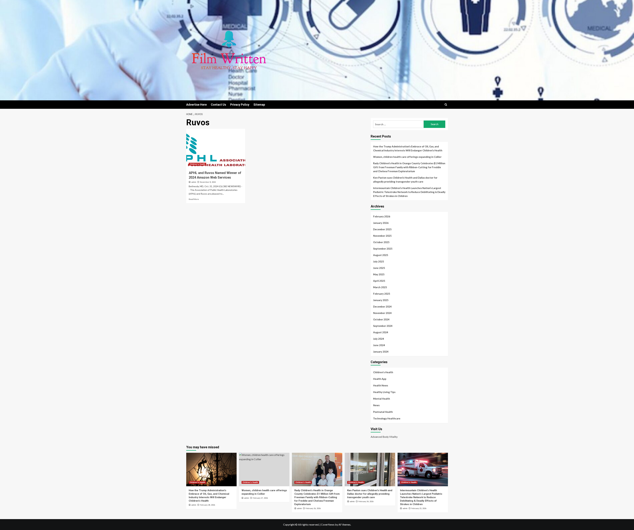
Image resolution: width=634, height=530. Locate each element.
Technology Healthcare (386, 418)
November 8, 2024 (208, 182)
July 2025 (378, 261)
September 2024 (382, 325)
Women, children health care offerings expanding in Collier (407, 156)
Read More (194, 199)
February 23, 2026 (418, 508)
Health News (380, 385)
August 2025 (380, 255)
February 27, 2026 (260, 498)
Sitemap (259, 104)
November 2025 (382, 235)
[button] (446, 104)
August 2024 (380, 332)
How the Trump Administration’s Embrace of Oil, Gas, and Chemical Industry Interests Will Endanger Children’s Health (407, 148)
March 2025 (380, 287)
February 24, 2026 (365, 501)
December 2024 (382, 306)
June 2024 (379, 345)
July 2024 (378, 338)
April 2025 (379, 280)
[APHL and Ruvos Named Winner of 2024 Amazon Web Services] (215, 148)
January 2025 (380, 300)
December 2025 (382, 229)
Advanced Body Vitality (384, 436)
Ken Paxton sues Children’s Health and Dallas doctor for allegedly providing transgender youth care (405, 179)
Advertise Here (196, 104)
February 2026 (381, 216)
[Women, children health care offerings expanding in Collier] (264, 469)
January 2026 (380, 222)
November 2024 (382, 312)
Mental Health (381, 398)
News (376, 405)
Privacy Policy (239, 104)
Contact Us (218, 104)
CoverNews (328, 524)
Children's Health (197, 164)
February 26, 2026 (313, 508)
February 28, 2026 (207, 505)
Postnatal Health (383, 411)
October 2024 (381, 319)
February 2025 (381, 293)
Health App (379, 378)
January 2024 (380, 351)
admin (193, 182)
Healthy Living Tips (384, 392)
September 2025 (382, 248)
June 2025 (379, 267)
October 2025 (381, 242)
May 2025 (379, 274)
